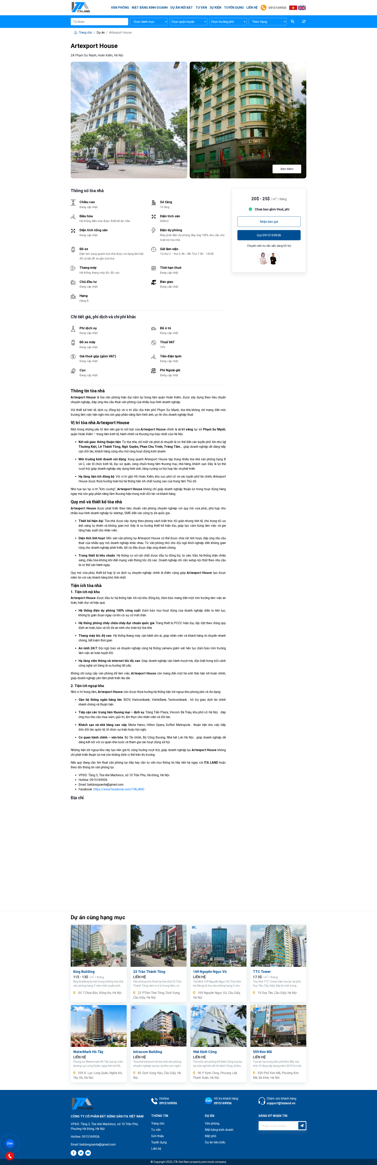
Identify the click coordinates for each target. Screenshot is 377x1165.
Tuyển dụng (234, 7)
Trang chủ (85, 32)
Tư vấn (201, 7)
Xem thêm (286, 169)
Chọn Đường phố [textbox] (222, 22)
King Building (84, 972)
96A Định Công (205, 1052)
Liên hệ (156, 1148)
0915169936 (277, 8)
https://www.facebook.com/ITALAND (118, 789)
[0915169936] (12, 1155)
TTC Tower (262, 972)
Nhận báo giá (269, 222)
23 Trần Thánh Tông (149, 972)
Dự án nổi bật (181, 7)
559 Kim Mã (262, 1052)
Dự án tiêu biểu (215, 1142)
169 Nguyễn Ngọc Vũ (210, 972)
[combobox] (188, 21)
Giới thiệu (157, 1136)
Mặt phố (210, 1136)
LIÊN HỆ (252, 7)
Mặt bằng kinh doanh (150, 7)
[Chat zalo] (12, 1143)
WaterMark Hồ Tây (88, 1052)
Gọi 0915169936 (269, 235)
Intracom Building (147, 1052)
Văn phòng (120, 7)
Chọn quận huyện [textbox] (182, 22)
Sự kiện (215, 7)
